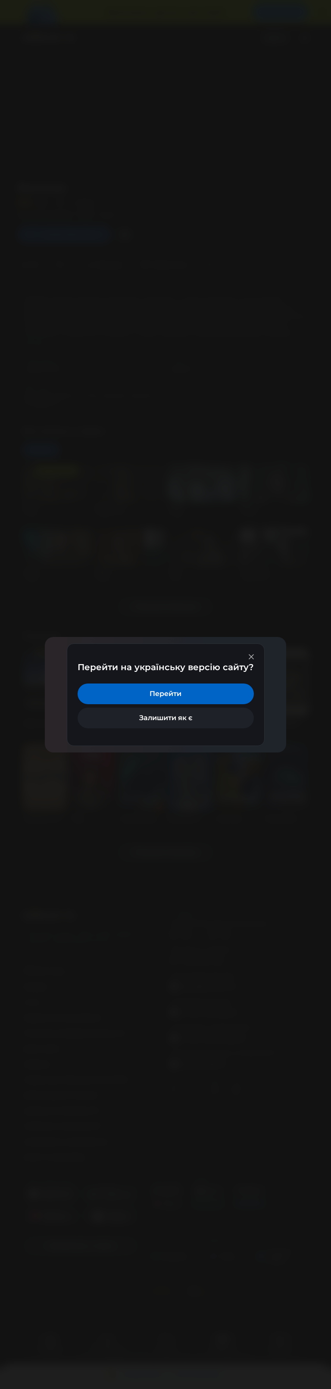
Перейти (165, 694)
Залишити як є (165, 718)
